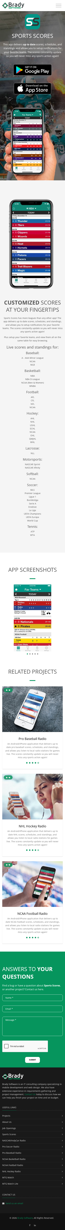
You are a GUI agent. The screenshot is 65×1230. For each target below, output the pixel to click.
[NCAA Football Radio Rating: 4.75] (32, 937)
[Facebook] (29, 1225)
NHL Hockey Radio (32, 826)
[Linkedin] (35, 1225)
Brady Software (25, 1217)
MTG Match (8, 1177)
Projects (6, 1115)
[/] (32, 709)
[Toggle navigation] (58, 5)
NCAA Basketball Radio (13, 1159)
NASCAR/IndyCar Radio (14, 1140)
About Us (6, 1122)
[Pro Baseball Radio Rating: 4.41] (32, 762)
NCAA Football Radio (32, 913)
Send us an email (14, 1203)
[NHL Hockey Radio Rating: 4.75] (32, 850)
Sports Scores (9, 1134)
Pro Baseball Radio (32, 739)
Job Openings (9, 1128)
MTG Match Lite (10, 1183)
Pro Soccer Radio (10, 1146)
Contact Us (30, 1094)
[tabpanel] (32, 618)
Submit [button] (32, 1059)
